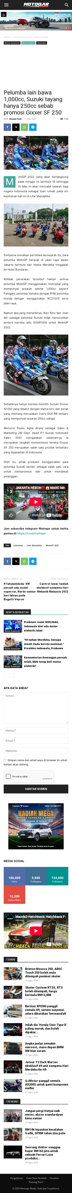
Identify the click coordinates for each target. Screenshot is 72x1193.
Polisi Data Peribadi (36, 1178)
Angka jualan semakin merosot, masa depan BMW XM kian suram (44, 1047)
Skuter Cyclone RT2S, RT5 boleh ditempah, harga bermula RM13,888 (44, 991)
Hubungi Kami (36, 1182)
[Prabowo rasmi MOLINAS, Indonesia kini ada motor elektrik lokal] (13, 626)
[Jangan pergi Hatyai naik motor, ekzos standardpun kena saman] (13, 1115)
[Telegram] (33, 127)
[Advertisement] (36, 66)
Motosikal (41, 43)
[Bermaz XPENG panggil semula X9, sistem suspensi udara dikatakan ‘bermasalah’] (13, 1010)
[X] (16, 127)
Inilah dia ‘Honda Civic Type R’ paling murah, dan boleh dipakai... (46, 1028)
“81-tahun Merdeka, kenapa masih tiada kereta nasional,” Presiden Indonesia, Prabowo (44, 644)
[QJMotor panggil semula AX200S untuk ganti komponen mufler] (13, 1085)
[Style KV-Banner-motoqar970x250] (36, 31)
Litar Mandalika (34, 545)
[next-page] (12, 675)
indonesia (18, 545)
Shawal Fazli (15, 118)
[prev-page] (6, 675)
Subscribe (14, 886)
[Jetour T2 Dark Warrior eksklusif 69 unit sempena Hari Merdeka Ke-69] (13, 1066)
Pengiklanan (16, 1178)
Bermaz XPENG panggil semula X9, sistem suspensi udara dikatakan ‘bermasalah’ (45, 1009)
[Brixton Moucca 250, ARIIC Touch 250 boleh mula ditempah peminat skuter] (13, 973)
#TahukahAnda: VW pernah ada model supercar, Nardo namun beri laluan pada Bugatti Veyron (20, 591)
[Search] (67, 5)
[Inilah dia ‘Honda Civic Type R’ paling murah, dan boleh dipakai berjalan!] (13, 1029)
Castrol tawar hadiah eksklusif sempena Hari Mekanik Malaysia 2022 (52, 587)
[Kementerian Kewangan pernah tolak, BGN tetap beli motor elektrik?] (13, 661)
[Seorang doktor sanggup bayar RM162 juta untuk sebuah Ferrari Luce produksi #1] (13, 1152)
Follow (36, 868)
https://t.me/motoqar (31, 533)
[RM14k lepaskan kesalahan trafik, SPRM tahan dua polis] (13, 1134)
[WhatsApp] (24, 127)
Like (14, 868)
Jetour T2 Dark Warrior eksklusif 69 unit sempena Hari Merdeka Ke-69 (46, 1065)
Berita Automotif (22, 37)
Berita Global (41, 37)
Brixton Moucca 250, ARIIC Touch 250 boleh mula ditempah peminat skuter (43, 972)
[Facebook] (7, 127)
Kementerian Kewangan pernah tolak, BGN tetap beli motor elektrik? (45, 662)
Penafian (54, 1178)
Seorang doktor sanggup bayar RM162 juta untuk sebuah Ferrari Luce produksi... (43, 1153)
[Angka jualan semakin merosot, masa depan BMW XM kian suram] (13, 1048)
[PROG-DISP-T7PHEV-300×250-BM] (36, 848)
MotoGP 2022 (52, 545)
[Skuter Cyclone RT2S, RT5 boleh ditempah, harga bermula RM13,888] (13, 992)
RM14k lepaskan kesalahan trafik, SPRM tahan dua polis (45, 1131)
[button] (6, 5)
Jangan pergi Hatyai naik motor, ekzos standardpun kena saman (44, 1114)
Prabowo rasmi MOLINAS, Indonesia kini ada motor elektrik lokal (41, 626)
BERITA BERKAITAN (17, 612)
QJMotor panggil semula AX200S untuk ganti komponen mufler (46, 1084)
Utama (7, 37)
